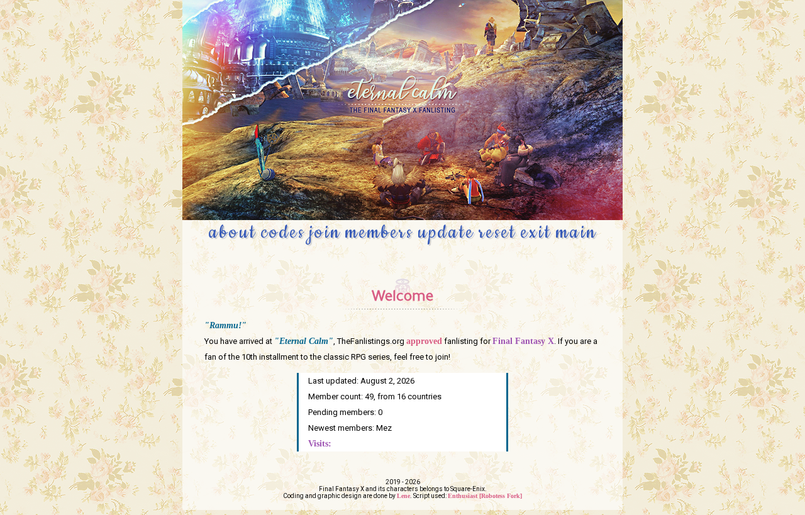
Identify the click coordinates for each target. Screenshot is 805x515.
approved (424, 341)
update (446, 232)
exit (536, 232)
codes (283, 232)
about (233, 232)
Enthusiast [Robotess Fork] (485, 495)
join (325, 232)
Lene (403, 495)
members (379, 232)
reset (497, 232)
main (576, 232)
